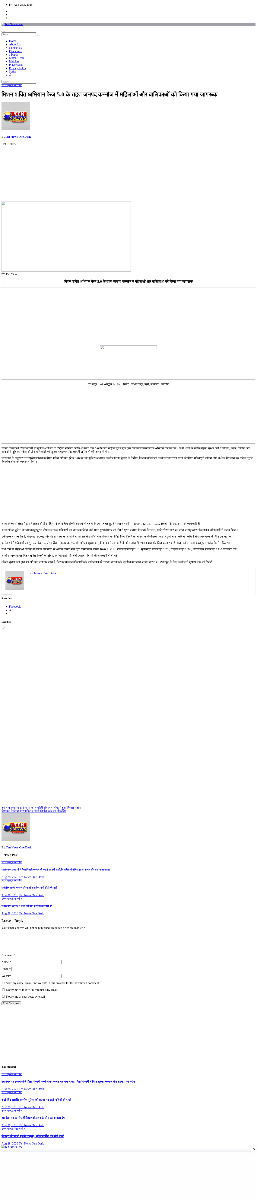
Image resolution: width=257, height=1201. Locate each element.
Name (6, 962)
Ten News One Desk (18, 136)
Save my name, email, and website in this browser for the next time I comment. (53, 983)
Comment (8, 955)
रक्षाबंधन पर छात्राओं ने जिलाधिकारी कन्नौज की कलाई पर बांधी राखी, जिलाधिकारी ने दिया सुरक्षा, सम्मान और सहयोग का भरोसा (56, 869)
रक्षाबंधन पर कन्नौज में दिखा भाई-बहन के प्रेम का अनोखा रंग (27, 906)
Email (6, 968)
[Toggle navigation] (3, 31)
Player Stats (16, 64)
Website (6, 975)
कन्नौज (18, 85)
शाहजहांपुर (20, 1128)
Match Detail (16, 58)
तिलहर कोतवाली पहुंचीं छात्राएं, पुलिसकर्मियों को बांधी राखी (33, 1136)
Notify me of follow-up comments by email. (32, 989)
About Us (15, 44)
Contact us (15, 47)
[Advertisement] (128, 173)
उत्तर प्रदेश (8, 85)
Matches (14, 61)
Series (12, 71)
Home (12, 41)
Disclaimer (15, 51)
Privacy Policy (17, 68)
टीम (11, 74)
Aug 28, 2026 (10, 877)
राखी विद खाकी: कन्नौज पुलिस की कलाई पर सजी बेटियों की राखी (29, 887)
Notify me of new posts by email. (26, 996)
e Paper (13, 54)
